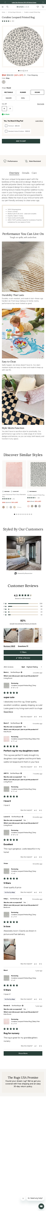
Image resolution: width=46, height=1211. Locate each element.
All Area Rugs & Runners (14, 12)
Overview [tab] (14, 172)
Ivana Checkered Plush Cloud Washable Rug (14, 495)
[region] (23, 635)
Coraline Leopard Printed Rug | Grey (23, 687)
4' (4, 108)
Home (3, 12)
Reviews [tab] (9, 646)
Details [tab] (25, 172)
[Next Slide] (40, 635)
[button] (8, 21)
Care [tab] (34, 172)
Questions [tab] (23, 646)
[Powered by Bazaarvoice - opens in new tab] (23, 573)
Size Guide (40, 104)
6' (10, 108)
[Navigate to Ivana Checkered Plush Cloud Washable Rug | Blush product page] (14, 474)
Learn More (39, 121)
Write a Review (27, 658)
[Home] (23, 7)
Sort (23, 667)
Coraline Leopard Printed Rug (32, 12)
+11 (19, 507)
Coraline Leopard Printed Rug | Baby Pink (25, 740)
